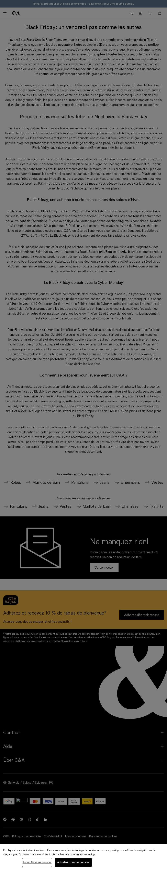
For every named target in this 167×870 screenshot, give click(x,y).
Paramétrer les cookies (37, 862)
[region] (83, 857)
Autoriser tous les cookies (73, 862)
